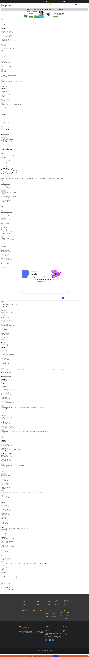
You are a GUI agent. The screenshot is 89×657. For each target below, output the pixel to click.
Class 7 (24, 601)
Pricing (61, 615)
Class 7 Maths (57, 601)
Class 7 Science (66, 601)
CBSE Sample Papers (37, 610)
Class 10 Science (66, 606)
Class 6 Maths (57, 600)
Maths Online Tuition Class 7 (51, 613)
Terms (64, 633)
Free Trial (67, 612)
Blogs (68, 615)
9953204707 (48, 630)
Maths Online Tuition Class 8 (51, 615)
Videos (61, 612)
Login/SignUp (67, 618)
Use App (64, 1)
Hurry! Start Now (55, 656)
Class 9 (24, 604)
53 (44, 289)
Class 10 (24, 605)
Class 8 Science (66, 603)
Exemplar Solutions (38, 598)
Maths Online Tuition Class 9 (51, 616)
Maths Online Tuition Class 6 (51, 612)
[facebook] (44, 1)
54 (44, 292)
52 (44, 287)
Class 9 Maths (57, 604)
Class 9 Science (66, 604)
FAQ (63, 631)
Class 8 (24, 602)
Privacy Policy (65, 634)
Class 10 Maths (57, 606)
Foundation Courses (25, 598)
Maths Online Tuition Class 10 (51, 618)
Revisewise (43, 650)
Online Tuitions (51, 610)
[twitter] (46, 1)
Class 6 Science (66, 600)
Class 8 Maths (57, 603)
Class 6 (24, 599)
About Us (64, 630)
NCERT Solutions (24, 610)
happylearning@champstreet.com (51, 632)
